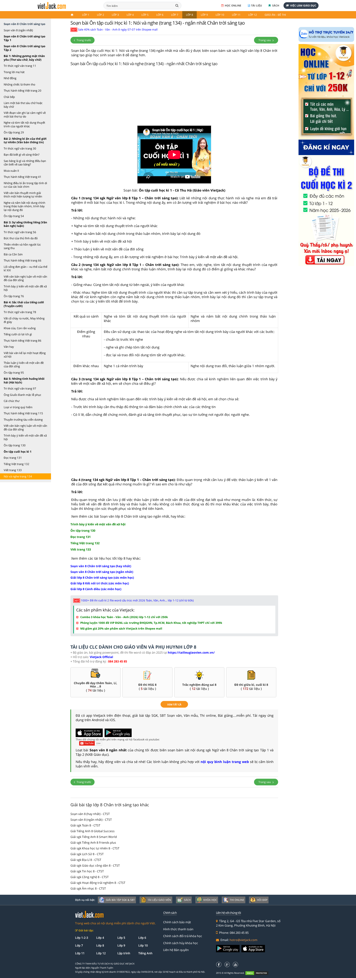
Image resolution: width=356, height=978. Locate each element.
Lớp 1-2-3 (81, 938)
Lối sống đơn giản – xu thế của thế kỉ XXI (25, 268)
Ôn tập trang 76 (14, 296)
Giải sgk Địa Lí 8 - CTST (85, 860)
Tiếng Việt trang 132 (16, 464)
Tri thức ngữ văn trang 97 (20, 388)
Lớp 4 (130, 14)
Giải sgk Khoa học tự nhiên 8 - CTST (94, 848)
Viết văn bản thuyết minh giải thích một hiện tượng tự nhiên (23, 194)
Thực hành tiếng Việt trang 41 (22, 177)
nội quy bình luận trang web (225, 761)
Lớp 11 (236, 14)
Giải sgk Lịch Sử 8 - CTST (87, 854)
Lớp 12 (252, 14)
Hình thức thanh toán (178, 929)
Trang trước (83, 40)
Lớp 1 (85, 14)
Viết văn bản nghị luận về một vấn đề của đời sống (25, 278)
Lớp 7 (174, 14)
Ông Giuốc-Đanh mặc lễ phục (22, 395)
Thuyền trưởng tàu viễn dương (23, 419)
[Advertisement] (174, 97)
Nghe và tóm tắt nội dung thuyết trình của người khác (24, 124)
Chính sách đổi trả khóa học (182, 936)
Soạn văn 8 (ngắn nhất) (18, 30)
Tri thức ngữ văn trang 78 (20, 312)
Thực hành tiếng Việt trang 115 (23, 413)
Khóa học (210, 900)
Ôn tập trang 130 (15, 445)
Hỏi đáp (262, 900)
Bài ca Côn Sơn (13, 254)
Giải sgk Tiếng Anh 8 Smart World (93, 837)
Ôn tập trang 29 (14, 132)
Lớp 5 (145, 14)
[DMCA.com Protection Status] (259, 973)
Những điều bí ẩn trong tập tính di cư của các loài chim (25, 185)
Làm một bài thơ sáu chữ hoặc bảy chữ (23, 104)
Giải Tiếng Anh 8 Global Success (92, 831)
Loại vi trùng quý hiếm (18, 407)
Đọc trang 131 (13, 457)
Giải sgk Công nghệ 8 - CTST (89, 877)
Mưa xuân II (11, 170)
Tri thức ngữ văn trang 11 (20, 66)
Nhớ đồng (10, 78)
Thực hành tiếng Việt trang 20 (22, 90)
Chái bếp (9, 97)
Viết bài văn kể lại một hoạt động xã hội (25, 354)
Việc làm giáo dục (303, 5)
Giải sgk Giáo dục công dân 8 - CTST (95, 865)
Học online (233, 5)
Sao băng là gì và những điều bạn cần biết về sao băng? (25, 162)
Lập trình (123, 953)
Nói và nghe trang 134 (18, 476)
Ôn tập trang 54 (14, 216)
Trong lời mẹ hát (14, 72)
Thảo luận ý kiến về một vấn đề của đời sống (24, 364)
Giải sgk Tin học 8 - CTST (87, 871)
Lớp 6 (159, 14)
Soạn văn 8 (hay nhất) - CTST (90, 814)
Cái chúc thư (11, 401)
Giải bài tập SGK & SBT (120, 900)
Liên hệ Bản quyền (176, 950)
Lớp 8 (189, 14)
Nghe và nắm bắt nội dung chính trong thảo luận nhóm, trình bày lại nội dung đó (24, 206)
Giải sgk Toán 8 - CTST (85, 825)
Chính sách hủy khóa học (180, 943)
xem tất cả (174, 704)
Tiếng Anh (145, 953)
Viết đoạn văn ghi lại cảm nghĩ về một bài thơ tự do (25, 114)
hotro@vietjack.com (243, 940)
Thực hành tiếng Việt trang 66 (22, 260)
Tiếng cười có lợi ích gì (18, 334)
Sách (275, 5)
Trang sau (265, 40)
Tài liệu (256, 5)
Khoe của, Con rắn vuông (20, 328)
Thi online (237, 900)
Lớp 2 (100, 14)
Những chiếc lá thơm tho (19, 84)
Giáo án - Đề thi (275, 14)
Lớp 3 (115, 14)
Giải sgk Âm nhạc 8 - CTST (88, 888)
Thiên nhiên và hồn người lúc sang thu (22, 246)
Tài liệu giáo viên (159, 900)
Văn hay (9, 346)
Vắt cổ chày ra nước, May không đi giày (24, 320)
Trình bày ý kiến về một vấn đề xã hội (25, 288)
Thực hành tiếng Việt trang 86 (22, 340)
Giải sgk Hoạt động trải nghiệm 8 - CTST (97, 883)
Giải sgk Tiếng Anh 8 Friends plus (93, 843)
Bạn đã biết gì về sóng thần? (21, 154)
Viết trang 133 (13, 470)
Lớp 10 (220, 14)
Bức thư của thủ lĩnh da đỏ (21, 238)
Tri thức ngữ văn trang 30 (20, 148)
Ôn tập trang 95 (14, 372)
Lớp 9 (204, 14)
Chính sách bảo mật (177, 922)
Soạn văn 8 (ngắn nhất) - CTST (91, 820)
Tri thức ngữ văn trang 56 (20, 232)
